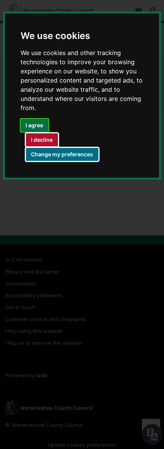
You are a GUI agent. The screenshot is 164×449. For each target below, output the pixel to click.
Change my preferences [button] (62, 154)
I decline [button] (42, 139)
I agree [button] (34, 125)
